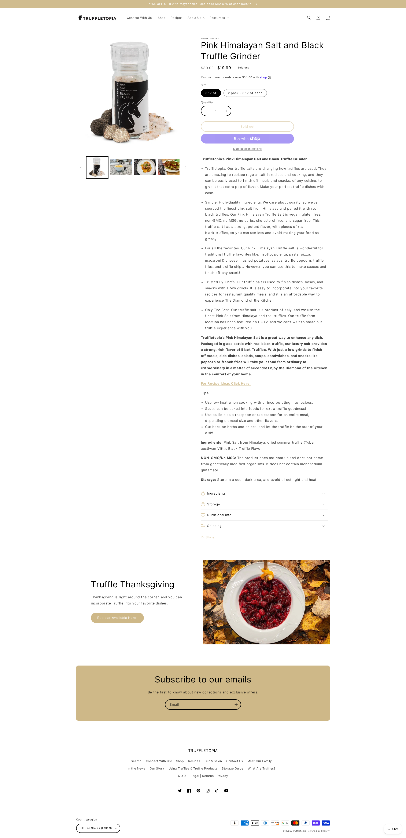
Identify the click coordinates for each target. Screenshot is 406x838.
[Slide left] (80, 167)
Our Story (157, 768)
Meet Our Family (259, 761)
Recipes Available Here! (117, 618)
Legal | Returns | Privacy (209, 776)
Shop (180, 761)
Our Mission (213, 761)
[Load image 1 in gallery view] (97, 167)
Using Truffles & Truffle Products (193, 768)
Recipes (194, 761)
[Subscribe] (236, 704)
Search (136, 761)
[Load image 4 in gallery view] (169, 167)
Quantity (207, 102)
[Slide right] (185, 167)
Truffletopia (299, 831)
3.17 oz (211, 93)
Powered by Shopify (318, 831)
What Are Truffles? (262, 768)
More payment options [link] (247, 148)
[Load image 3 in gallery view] (145, 167)
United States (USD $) (96, 828)
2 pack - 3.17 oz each (245, 93)
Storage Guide (232, 768)
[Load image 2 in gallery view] (121, 167)
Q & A (182, 776)
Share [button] (210, 537)
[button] (196, 17)
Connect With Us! (159, 761)
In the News (136, 768)
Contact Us (234, 761)
